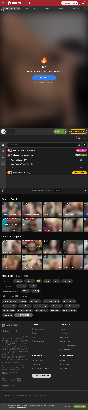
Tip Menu (80, 155)
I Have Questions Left (41, 376)
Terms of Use (64, 333)
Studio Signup (36, 364)
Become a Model (37, 360)
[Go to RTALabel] (5, 373)
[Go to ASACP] (13, 373)
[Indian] (39, 281)
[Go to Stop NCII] (8, 386)
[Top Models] (29, 3)
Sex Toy (80, 150)
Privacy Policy (64, 329)
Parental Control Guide (67, 345)
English (7, 331)
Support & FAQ (65, 360)
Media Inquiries (39, 341)
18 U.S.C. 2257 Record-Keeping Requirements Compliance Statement (25, 395)
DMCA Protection (65, 368)
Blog (35, 333)
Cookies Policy (65, 341)
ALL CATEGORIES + (23, 315)
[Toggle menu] (3, 3)
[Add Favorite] (3, 131)
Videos (27, 8)
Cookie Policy (21, 407)
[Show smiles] (79, 144)
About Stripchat (39, 329)
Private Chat (78, 173)
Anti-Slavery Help (65, 349)
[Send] (84, 145)
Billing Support (65, 364)
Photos (38, 8)
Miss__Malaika (9, 276)
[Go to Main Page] (16, 3)
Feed (47, 8)
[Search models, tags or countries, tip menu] (85, 8)
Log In (82, 3)
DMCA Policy (64, 337)
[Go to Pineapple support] (19, 380)
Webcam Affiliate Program (40, 368)
